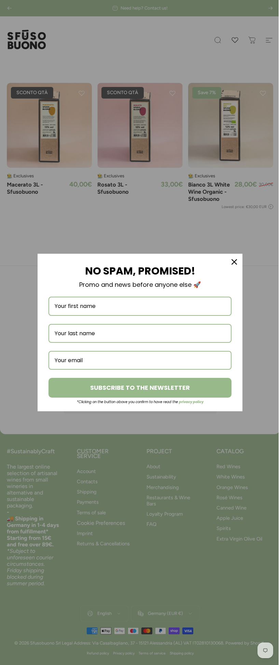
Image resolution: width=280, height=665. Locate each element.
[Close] (234, 262)
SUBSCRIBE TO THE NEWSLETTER (140, 387)
